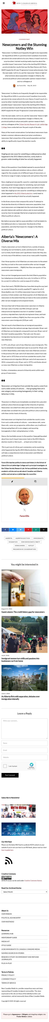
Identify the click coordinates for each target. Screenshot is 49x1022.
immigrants (38, 538)
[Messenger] (13, 530)
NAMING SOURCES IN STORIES (12, 953)
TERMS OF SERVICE (8, 983)
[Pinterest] (28, 530)
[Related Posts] (36, 481)
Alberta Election (23, 538)
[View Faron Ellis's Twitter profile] (24, 510)
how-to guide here (7, 850)
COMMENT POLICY (8, 979)
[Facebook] (5, 530)
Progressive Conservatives (24, 549)
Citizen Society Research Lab (29, 124)
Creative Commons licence (33, 880)
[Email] (43, 530)
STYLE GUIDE (6, 945)
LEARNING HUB (7, 934)
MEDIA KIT (5, 941)
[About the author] (12, 481)
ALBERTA (9, 538)
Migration (13, 542)
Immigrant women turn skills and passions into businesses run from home (20, 659)
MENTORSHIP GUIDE (9, 937)
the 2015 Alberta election (23, 193)
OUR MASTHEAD (7, 922)
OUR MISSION (6, 914)
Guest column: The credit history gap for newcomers (23, 612)
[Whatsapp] (36, 530)
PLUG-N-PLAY (6, 963)
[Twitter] (20, 530)
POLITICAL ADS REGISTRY (11, 918)
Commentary (24, 39)
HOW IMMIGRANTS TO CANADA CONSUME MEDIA (20, 949)
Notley (31, 545)
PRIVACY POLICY (7, 975)
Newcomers (20, 545)
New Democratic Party (30, 542)
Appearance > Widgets (20, 1014)
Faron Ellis (22, 85)
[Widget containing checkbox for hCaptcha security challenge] (18, 766)
